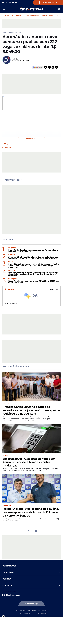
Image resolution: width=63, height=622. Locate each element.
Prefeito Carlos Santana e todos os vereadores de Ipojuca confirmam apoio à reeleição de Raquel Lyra (31, 410)
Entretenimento (47, 15)
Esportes (19, 15)
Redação (15, 59)
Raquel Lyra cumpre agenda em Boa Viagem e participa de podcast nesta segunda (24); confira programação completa (33, 274)
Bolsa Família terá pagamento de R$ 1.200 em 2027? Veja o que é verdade (34, 281)
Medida (5, 455)
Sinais (10, 262)
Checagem (12, 278)
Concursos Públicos (32, 15)
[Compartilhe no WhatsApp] (53, 67)
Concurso (7, 148)
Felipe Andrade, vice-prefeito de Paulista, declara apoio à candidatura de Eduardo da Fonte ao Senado (30, 512)
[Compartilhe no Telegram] (56, 67)
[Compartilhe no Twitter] (49, 67)
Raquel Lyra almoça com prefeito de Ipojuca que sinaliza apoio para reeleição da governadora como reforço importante (33, 266)
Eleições (11, 270)
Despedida (12, 247)
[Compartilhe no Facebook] (45, 67)
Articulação (6, 505)
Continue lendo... (31, 138)
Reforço (5, 403)
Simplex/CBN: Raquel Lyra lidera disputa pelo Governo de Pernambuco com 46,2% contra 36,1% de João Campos (34, 257)
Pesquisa (11, 254)
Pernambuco (8, 15)
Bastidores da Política (14, 32)
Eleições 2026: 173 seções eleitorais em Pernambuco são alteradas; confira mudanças (28, 462)
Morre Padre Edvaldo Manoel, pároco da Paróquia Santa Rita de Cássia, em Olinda (33, 250)
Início (4, 32)
